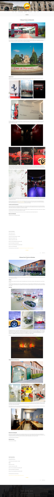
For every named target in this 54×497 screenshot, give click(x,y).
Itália (25, 18)
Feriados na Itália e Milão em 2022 (16, 0)
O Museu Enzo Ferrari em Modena (27, 257)
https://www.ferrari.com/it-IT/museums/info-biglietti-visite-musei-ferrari (16, 475)
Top (27, 495)
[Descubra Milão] (27, 6)
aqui (18, 437)
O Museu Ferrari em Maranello (27, 20)
